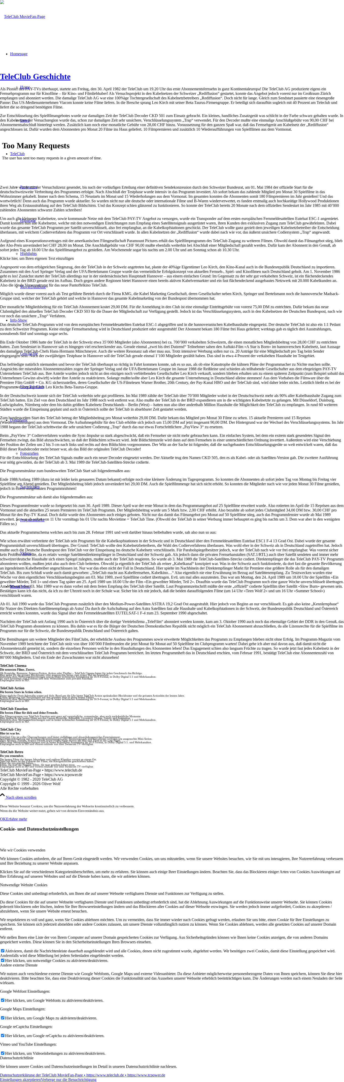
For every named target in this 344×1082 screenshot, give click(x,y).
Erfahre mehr (16, 819)
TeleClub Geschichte (35, 76)
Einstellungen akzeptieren (20, 1079)
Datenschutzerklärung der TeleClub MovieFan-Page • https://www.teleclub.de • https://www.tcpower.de (82, 1075)
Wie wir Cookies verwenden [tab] (22, 850)
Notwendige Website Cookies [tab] (23, 885)
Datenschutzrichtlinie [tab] (16, 1058)
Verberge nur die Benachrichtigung (68, 1079)
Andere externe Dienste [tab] (19, 965)
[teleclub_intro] (22, 16)
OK (3, 819)
